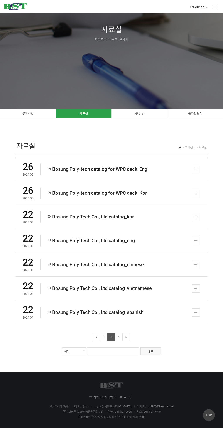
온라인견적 (195, 113)
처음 (96, 337)
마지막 (126, 337)
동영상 (139, 113)
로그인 (128, 397)
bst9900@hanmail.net (160, 406)
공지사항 (28, 113)
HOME (180, 147)
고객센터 (190, 147)
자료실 (83, 113)
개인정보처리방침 (104, 397)
